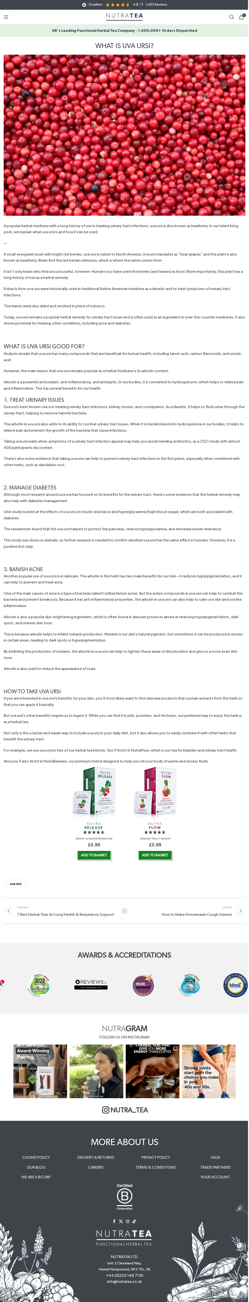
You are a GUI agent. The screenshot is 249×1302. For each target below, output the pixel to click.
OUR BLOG (36, 1167)
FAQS (215, 1157)
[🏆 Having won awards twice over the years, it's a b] (40, 1071)
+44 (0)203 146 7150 (124, 1275)
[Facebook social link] (114, 1221)
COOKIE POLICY (36, 1157)
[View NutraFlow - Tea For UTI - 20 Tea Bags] (155, 794)
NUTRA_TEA (129, 1110)
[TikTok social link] (134, 1221)
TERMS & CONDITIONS (155, 1167)
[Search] (232, 17)
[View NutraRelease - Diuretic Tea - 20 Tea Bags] (94, 794)
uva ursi (15, 884)
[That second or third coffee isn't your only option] (152, 1071)
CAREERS (96, 1167)
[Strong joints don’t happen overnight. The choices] (209, 1071)
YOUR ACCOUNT (215, 1177)
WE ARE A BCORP (36, 1177)
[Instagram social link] (127, 1221)
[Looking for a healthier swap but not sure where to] (96, 1071)
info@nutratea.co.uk (124, 1282)
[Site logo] (124, 17)
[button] (94, 832)
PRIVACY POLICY (156, 1157)
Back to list (124, 911)
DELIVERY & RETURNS (95, 1157)
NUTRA (94, 826)
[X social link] (120, 1221)
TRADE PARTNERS (215, 1167)
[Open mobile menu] (6, 17)
